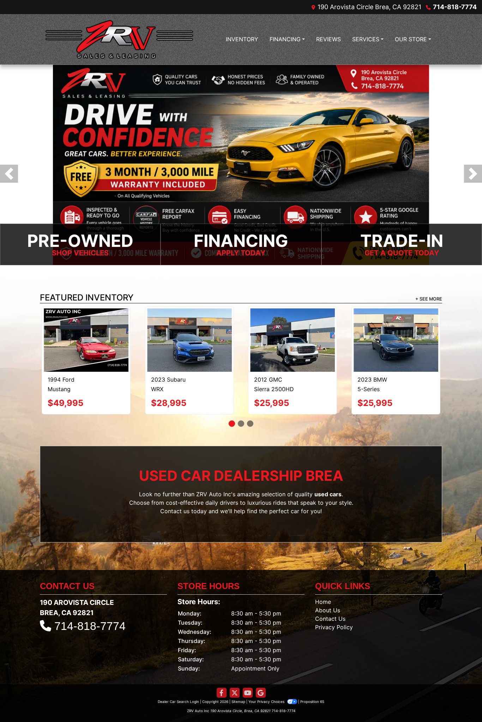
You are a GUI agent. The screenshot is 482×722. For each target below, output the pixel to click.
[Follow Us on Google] (261, 677)
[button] (9, 174)
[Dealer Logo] (119, 39)
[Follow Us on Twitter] (235, 677)
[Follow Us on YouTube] (248, 677)
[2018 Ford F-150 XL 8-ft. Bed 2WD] (86, 324)
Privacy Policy (334, 611)
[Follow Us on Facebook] (222, 677)
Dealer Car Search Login (178, 686)
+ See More (428, 299)
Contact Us (330, 603)
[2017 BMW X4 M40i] (189, 324)
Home (323, 586)
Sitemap (238, 686)
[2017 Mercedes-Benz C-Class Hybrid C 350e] (395, 332)
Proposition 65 (312, 686)
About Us (327, 594)
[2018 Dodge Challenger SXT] (293, 323)
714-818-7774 (455, 7)
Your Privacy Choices (266, 686)
